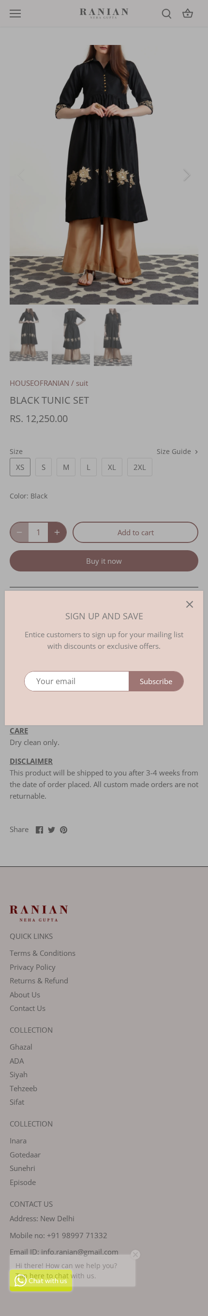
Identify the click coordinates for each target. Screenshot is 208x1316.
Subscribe (156, 681)
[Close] (189, 604)
